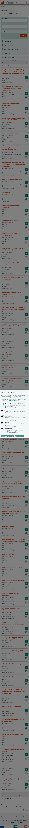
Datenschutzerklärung (14, 400)
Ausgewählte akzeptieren (7, 436)
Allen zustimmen (19, 436)
